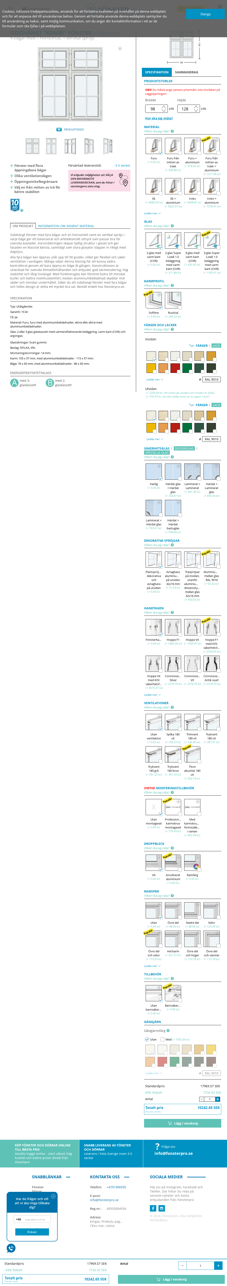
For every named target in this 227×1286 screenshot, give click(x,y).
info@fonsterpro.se (174, 1153)
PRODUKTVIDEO (74, 129)
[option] (70, 84)
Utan (153, 1039)
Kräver (32, 1232)
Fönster (38, 1187)
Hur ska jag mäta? (159, 118)
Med (169, 1039)
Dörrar (37, 1191)
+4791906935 (116, 1187)
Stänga (205, 14)
